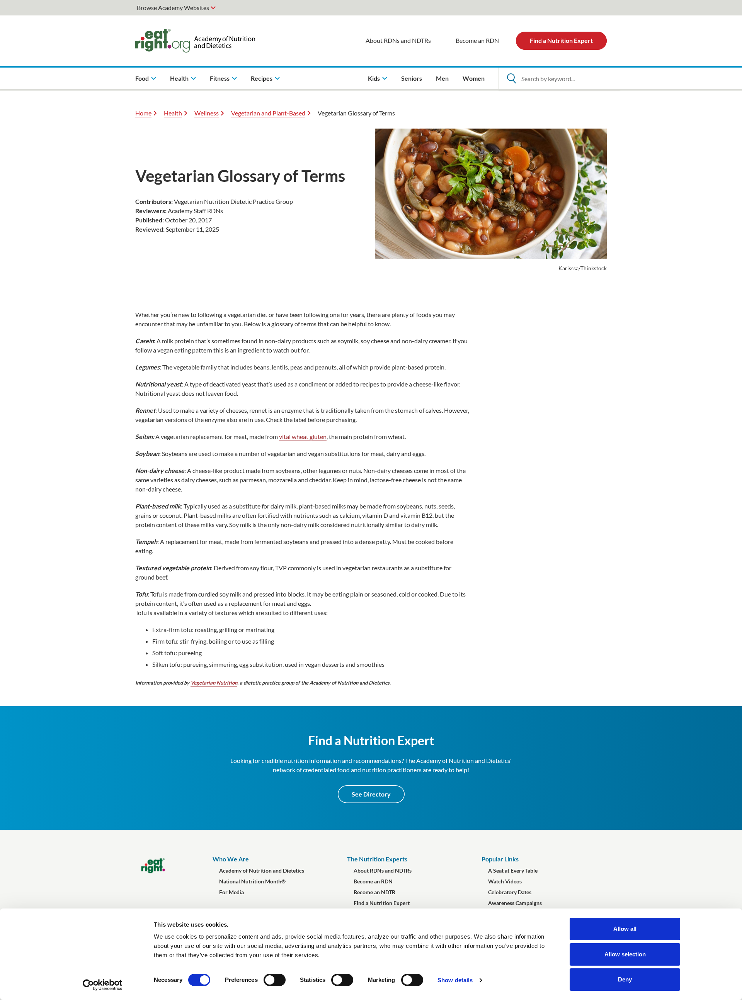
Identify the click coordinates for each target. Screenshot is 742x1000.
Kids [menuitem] (374, 78)
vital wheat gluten (303, 436)
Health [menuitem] (179, 78)
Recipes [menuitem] (261, 78)
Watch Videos (505, 881)
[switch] (275, 980)
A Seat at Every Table (513, 870)
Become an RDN (477, 40)
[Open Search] (511, 78)
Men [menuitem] (442, 78)
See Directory (371, 794)
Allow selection (625, 954)
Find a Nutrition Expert (561, 40)
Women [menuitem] (474, 78)
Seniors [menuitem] (411, 78)
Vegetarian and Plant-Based (268, 113)
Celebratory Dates (510, 892)
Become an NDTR (374, 892)
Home (143, 113)
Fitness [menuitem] (220, 78)
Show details (455, 980)
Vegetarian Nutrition (214, 683)
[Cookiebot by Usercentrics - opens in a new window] (102, 985)
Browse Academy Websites (173, 7)
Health (173, 113)
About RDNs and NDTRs (398, 40)
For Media (231, 892)
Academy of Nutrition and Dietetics (261, 870)
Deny (625, 979)
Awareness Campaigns (515, 903)
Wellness (206, 113)
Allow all (624, 928)
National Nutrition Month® (252, 881)
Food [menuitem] (142, 78)
